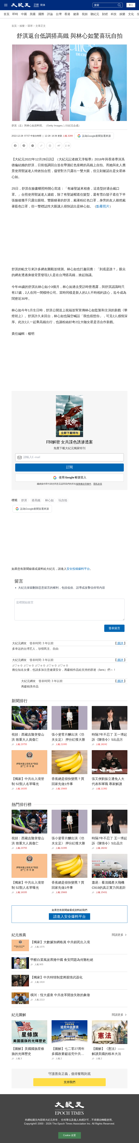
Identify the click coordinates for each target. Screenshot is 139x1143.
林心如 (49, 500)
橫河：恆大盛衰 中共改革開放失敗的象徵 (60, 995)
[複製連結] (41, 145)
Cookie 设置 (69, 1135)
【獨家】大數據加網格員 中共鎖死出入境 (60, 942)
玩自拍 (62, 500)
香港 (67, 14)
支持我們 (69, 1082)
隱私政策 (97, 484)
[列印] (50, 146)
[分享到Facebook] (15, 146)
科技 (114, 14)
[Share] (14, 744)
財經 (105, 14)
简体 (42, 4)
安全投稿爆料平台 (78, 568)
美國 (32, 14)
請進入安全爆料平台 (69, 917)
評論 (50, 14)
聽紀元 (94, 14)
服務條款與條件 (83, 484)
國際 (41, 14)
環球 (30, 25)
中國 (24, 14)
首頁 (6, 14)
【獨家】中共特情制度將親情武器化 (56, 977)
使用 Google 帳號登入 (72, 477)
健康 (76, 14)
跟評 (120, 643)
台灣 (59, 14)
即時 (15, 14)
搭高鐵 (36, 500)
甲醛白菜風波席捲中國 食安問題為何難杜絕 (61, 960)
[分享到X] (32, 146)
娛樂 (122, 14)
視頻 (85, 14)
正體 (36, 4)
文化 (131, 14)
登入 (131, 5)
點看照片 (102, 206)
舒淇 (24, 500)
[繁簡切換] (67, 146)
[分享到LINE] (24, 146)
